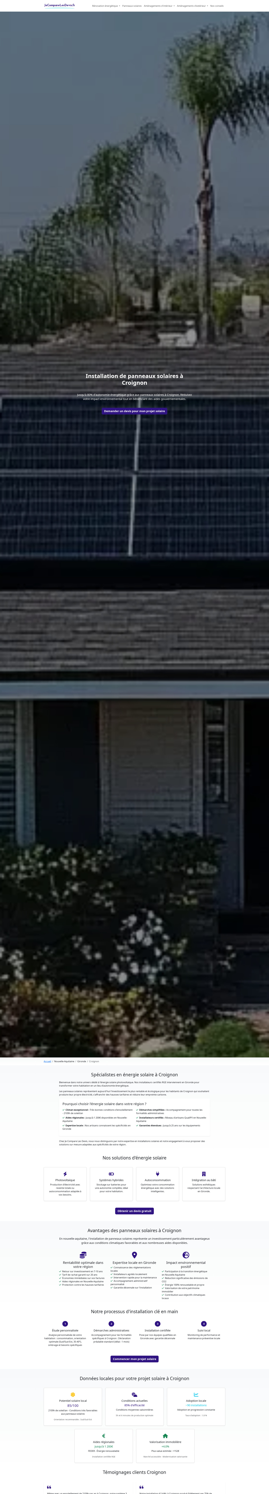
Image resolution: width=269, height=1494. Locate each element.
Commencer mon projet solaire (134, 1359)
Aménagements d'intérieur (158, 5)
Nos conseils (217, 5)
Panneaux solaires (132, 5)
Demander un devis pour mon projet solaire (134, 411)
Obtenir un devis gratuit (134, 1211)
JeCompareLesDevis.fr (59, 5)
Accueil (47, 1061)
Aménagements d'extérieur (191, 5)
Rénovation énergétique (105, 5)
